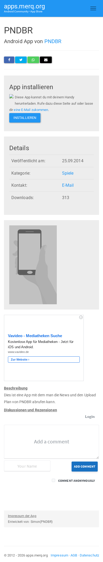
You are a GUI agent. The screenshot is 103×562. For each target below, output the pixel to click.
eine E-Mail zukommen (31, 110)
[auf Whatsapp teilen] (33, 60)
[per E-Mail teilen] (46, 60)
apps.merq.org (24, 8)
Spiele (68, 173)
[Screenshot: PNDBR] (33, 265)
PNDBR (53, 41)
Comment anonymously (76, 481)
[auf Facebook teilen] (9, 60)
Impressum (59, 555)
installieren (24, 118)
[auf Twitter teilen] (21, 60)
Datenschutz (89, 555)
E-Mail (68, 185)
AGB (74, 555)
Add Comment (84, 466)
